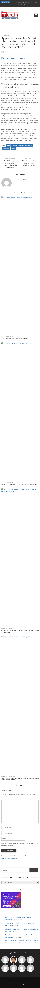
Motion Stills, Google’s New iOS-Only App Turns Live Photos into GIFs (19, 484)
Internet (4, 628)
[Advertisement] (20, 26)
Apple (8, 145)
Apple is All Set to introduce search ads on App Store (14, 338)
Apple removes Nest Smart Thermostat (22, 145)
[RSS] (18, 4)
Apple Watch (6, 148)
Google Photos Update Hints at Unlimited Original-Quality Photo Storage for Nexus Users (20, 631)
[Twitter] (21, 4)
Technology (5, 35)
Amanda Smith (8, 52)
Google (13, 148)
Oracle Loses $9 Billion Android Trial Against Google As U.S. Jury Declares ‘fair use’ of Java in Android (20, 779)
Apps (2, 336)
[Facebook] (15, 4)
